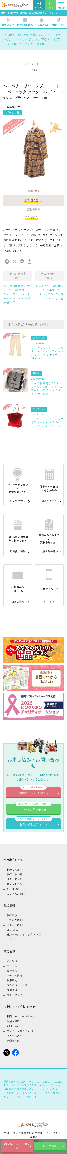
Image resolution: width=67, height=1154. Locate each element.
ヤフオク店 (13, 920)
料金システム (58, 24)
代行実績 (12, 915)
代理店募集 (13, 1040)
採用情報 (12, 990)
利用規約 (12, 980)
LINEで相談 (50, 1146)
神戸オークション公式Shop (22, 934)
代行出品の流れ (25, 24)
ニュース (12, 965)
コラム (11, 939)
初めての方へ (8, 24)
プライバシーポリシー (20, 985)
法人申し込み (14, 1035)
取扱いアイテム (16, 879)
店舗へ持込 (13, 1021)
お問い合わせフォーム (33, 822)
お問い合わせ (14, 1026)
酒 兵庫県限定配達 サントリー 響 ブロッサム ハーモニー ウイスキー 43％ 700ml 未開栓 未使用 (16, 294)
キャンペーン (14, 961)
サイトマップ (14, 995)
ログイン (39, 8)
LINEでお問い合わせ (33, 807)
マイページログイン (18, 1031)
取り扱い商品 (41, 24)
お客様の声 (13, 888)
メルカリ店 (13, 925)
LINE (50, 8)
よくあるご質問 (16, 893)
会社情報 (12, 970)
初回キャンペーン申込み (17, 1146)
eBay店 (11, 929)
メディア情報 (14, 975)
